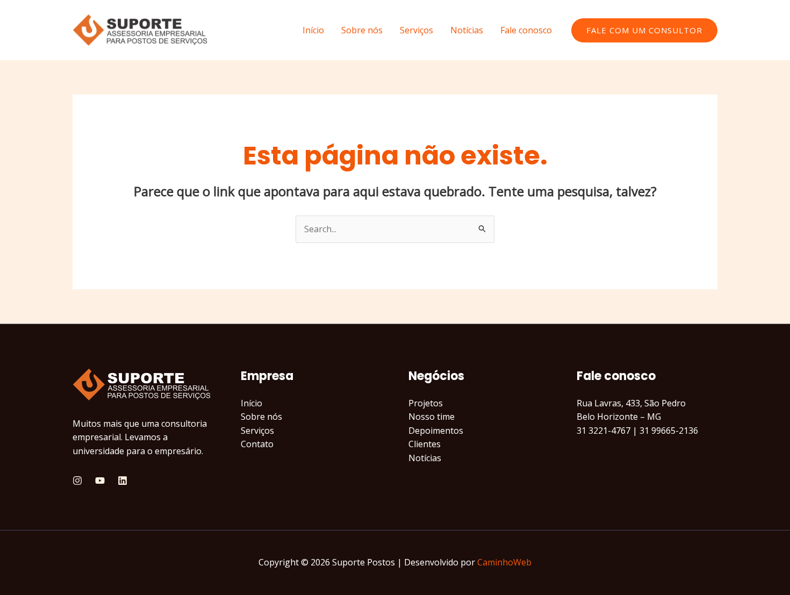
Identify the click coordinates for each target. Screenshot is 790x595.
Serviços (416, 30)
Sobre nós (362, 30)
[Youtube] (100, 480)
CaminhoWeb (504, 562)
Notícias (466, 30)
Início (313, 30)
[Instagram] (77, 480)
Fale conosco (526, 30)
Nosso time (431, 416)
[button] (644, 30)
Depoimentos (435, 430)
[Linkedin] (122, 480)
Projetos (425, 403)
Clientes (424, 444)
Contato (257, 444)
